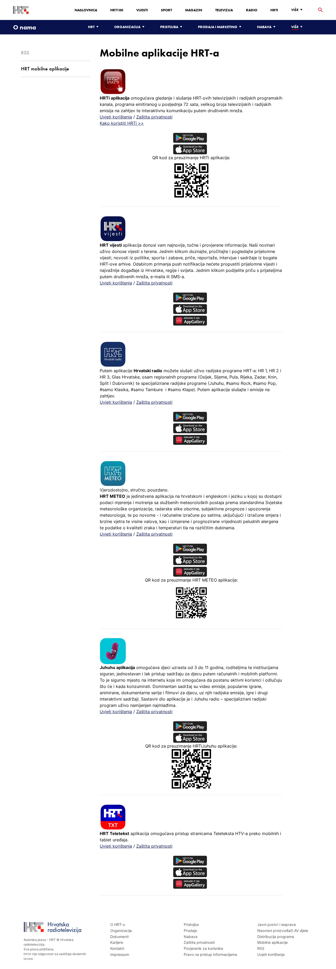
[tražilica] (320, 10)
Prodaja (190, 930)
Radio (251, 10)
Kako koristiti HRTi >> (122, 123)
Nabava (190, 936)
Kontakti (117, 948)
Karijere (116, 942)
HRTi (274, 10)
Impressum (119, 954)
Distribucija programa (275, 936)
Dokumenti (119, 936)
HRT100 (116, 10)
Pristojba (191, 924)
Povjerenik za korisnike (203, 948)
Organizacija (121, 930)
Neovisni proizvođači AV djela (282, 930)
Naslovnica (86, 10)
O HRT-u (117, 924)
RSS (260, 948)
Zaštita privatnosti (154, 117)
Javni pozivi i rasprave (276, 924)
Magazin (193, 10)
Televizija (224, 10)
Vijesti (142, 10)
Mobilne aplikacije (272, 942)
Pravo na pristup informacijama (210, 954)
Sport (166, 10)
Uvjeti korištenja (116, 117)
